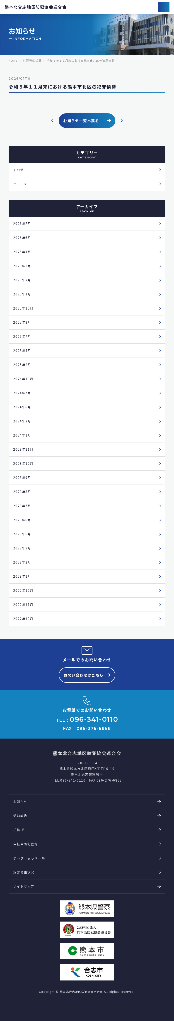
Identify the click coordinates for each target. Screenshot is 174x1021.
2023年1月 (22, 576)
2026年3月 (22, 266)
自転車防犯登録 (25, 844)
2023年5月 (22, 534)
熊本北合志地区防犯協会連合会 (36, 7)
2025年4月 (22, 350)
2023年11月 (23, 449)
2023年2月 (22, 562)
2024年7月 (22, 393)
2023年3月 (22, 548)
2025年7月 (22, 336)
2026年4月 (22, 251)
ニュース (20, 184)
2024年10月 (23, 378)
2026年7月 (22, 223)
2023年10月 (23, 463)
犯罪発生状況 (23, 872)
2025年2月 (22, 364)
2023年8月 (22, 491)
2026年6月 (22, 237)
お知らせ (20, 801)
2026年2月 (22, 280)
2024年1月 (22, 435)
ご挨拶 (18, 830)
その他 (18, 170)
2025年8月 (22, 322)
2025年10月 (23, 308)
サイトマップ (23, 886)
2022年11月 (23, 604)
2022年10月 (23, 618)
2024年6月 (22, 407)
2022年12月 (23, 590)
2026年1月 (22, 294)
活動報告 (20, 815)
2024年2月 (22, 421)
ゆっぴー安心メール (29, 858)
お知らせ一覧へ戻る (81, 120)
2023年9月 (22, 477)
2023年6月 (22, 520)
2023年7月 (22, 505)
